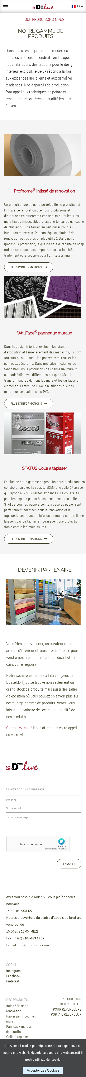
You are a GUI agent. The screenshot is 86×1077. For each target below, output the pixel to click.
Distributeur (70, 1004)
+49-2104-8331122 (19, 910)
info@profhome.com (33, 945)
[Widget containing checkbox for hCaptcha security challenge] (38, 844)
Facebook (13, 976)
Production (71, 999)
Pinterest (12, 981)
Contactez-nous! (19, 727)
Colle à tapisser (17, 1037)
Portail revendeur (66, 1014)
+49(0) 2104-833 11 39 (28, 938)
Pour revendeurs (67, 1009)
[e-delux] (43, 7)
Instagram (13, 971)
